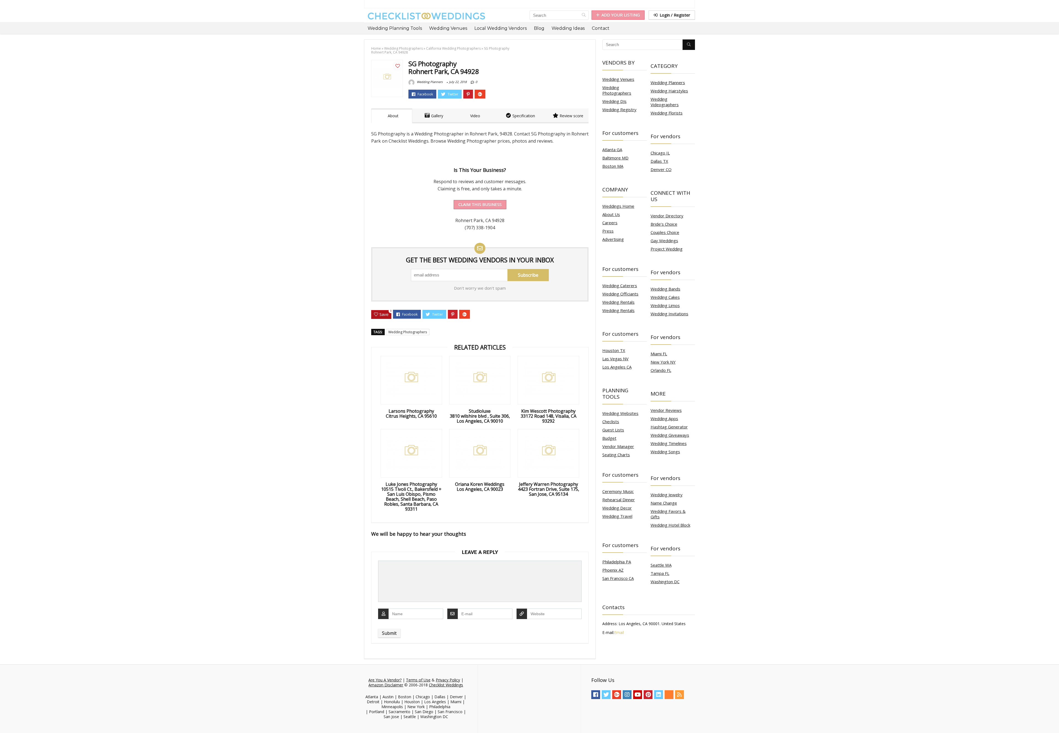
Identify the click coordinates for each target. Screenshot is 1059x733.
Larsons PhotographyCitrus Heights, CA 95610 (411, 414)
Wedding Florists (667, 113)
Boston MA (612, 166)
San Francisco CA (618, 578)
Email (619, 632)
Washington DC (665, 581)
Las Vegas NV (615, 358)
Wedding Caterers (619, 285)
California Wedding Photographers (453, 48)
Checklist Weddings (446, 684)
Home (376, 48)
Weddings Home (618, 206)
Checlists (610, 421)
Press (608, 231)
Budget (609, 438)
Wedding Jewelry (667, 494)
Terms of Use (418, 680)
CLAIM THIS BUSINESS (480, 204)
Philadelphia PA (616, 561)
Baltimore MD (615, 158)
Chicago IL (660, 153)
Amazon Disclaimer (385, 684)
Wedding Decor (617, 508)
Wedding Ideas (568, 28)
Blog (539, 28)
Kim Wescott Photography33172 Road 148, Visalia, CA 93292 (548, 416)
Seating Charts (616, 454)
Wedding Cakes (665, 297)
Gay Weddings (664, 240)
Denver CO (661, 169)
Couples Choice (665, 232)
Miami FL (659, 353)
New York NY (663, 362)
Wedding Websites (620, 413)
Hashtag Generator (669, 427)
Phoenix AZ (613, 570)
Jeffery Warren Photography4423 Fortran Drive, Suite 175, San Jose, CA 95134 (548, 489)
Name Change (664, 503)
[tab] (391, 115)
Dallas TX (659, 161)
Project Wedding (667, 249)
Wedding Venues (448, 28)
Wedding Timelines (669, 443)
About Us (611, 214)
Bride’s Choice (664, 224)
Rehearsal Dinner (618, 499)
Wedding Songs (665, 451)
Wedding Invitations (669, 313)
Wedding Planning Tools (395, 28)
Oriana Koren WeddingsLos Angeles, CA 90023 (479, 487)
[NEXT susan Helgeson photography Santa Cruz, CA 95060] (1053, 719)
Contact (600, 28)
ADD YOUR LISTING (620, 15)
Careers (609, 222)
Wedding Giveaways (670, 435)
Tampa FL (660, 573)
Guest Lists (613, 430)
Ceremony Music (618, 491)
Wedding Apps (664, 418)
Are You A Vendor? (385, 680)
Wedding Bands (665, 289)
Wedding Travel (617, 516)
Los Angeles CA (617, 367)
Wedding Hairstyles (669, 91)
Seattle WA (661, 565)
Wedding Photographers (403, 48)
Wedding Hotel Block (670, 525)
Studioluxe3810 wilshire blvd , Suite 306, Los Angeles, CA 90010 (480, 416)
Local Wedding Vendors (500, 28)
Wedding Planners (429, 82)
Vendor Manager (618, 446)
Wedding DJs (614, 101)
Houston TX (613, 350)
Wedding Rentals (618, 302)
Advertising (613, 239)
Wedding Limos (665, 305)
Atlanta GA (612, 149)
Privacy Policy (448, 680)
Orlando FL (661, 370)
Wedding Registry (619, 109)
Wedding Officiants (620, 294)
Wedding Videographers (665, 101)
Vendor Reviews (666, 410)
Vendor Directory (667, 215)
